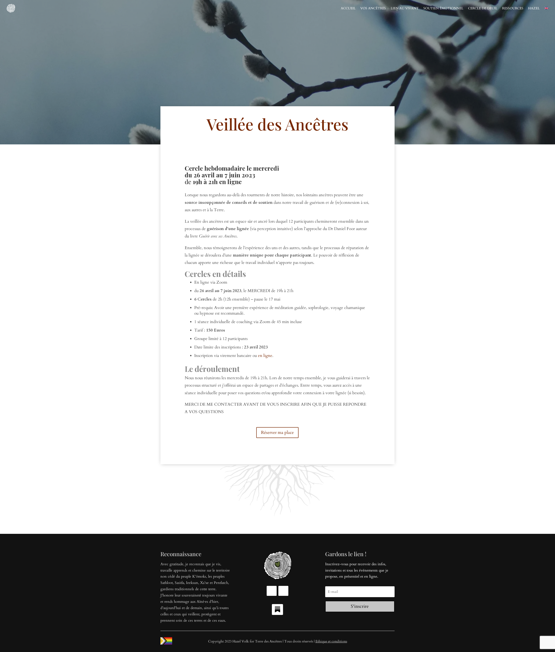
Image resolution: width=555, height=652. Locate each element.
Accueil (348, 8)
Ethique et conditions (331, 641)
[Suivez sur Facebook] (272, 591)
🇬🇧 (546, 8)
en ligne (265, 355)
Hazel (534, 8)
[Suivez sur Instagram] (283, 591)
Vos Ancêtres (373, 8)
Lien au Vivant (405, 8)
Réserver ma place (277, 432)
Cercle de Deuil (482, 8)
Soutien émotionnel (443, 8)
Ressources (512, 8)
